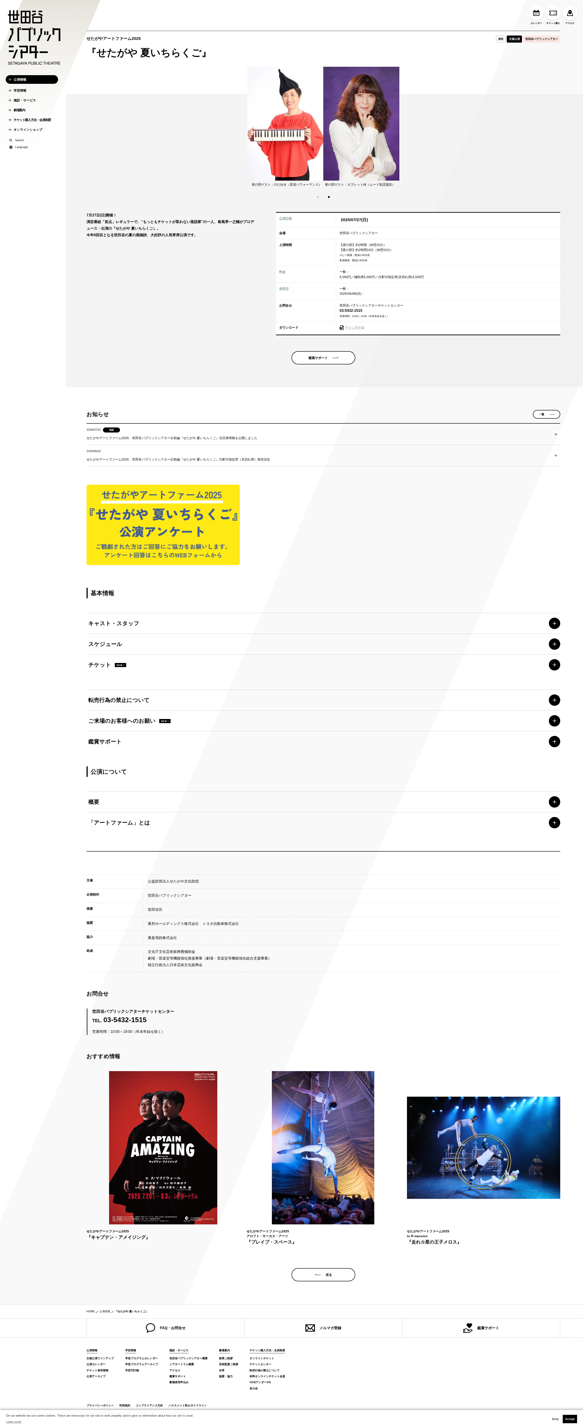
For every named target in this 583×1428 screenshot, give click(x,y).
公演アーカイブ (96, 1376)
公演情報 (20, 79)
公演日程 (285, 218)
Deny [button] (555, 1419)
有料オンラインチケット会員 (267, 1376)
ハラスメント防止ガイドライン (188, 1405)
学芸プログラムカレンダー (141, 1358)
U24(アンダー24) (260, 1382)
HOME (91, 1311)
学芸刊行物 (132, 1370)
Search (19, 140)
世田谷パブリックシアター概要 (188, 1358)
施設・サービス (25, 100)
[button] (318, 197)
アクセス (570, 23)
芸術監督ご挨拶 (228, 1364)
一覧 (541, 414)
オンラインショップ (28, 129)
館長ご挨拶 (226, 1358)
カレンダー (536, 23)
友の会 (254, 1388)
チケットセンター (260, 1364)
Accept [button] (570, 1419)
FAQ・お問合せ (173, 1328)
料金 (282, 272)
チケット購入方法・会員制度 (32, 120)
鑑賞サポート (488, 1328)
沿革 (222, 1370)
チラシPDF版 (354, 327)
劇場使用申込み (179, 1382)
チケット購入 (553, 23)
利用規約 (124, 1405)
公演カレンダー (96, 1364)
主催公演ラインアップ (100, 1358)
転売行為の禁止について (265, 1370)
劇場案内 (19, 110)
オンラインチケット (262, 1358)
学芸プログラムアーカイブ (141, 1364)
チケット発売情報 (97, 1370)
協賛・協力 (226, 1376)
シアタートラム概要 (181, 1364)
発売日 (284, 288)
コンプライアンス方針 (149, 1405)
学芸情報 (20, 90)
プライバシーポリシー (100, 1405)
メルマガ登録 (330, 1328)
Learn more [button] (13, 1421)
